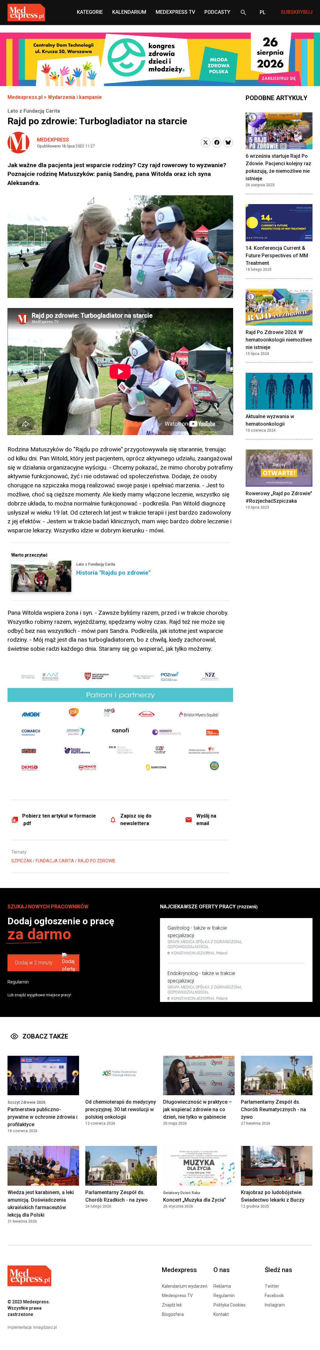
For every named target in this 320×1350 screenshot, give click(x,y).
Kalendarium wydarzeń (185, 1286)
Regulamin (18, 981)
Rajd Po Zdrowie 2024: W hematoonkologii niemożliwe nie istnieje (279, 339)
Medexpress (53, 140)
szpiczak (21, 860)
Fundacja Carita (55, 860)
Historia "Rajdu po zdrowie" (113, 572)
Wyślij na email (206, 819)
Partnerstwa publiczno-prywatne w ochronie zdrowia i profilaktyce (43, 1116)
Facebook (274, 1295)
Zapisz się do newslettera (136, 819)
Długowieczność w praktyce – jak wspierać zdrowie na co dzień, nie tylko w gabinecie (197, 1109)
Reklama (222, 1286)
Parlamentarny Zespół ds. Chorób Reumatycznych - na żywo (273, 1109)
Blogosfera (173, 1314)
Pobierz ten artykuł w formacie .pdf (59, 819)
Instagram (275, 1304)
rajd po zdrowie (97, 860)
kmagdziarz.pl (45, 1327)
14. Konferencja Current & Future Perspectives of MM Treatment (277, 255)
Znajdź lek (172, 1304)
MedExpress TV (175, 12)
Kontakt (221, 1314)
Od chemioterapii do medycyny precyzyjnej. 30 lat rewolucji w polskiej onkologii (120, 1109)
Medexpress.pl (25, 97)
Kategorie (90, 12)
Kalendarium (129, 12)
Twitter (272, 1286)
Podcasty (217, 12)
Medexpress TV (177, 1295)
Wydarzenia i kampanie (75, 97)
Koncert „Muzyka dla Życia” (194, 1200)
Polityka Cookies (229, 1304)
